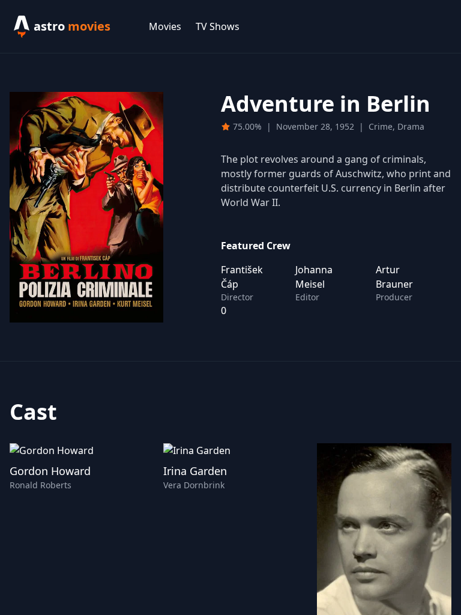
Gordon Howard (50, 471)
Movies (165, 26)
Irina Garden (195, 471)
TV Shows (218, 26)
